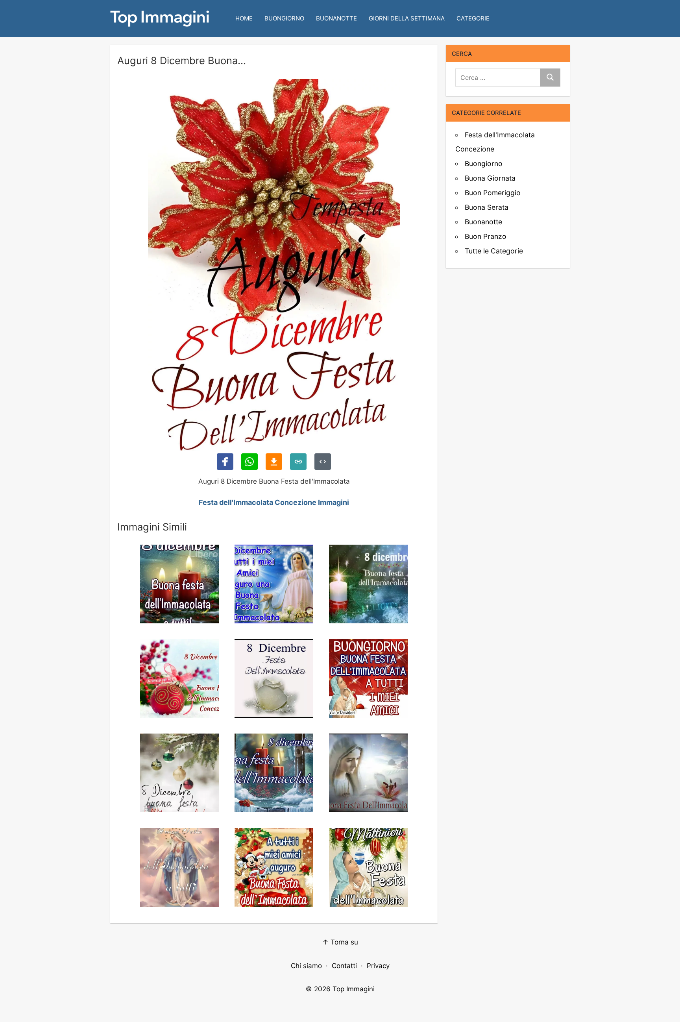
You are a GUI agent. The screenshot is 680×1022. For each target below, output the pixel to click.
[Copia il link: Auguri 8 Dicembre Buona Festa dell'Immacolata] (298, 461)
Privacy (378, 966)
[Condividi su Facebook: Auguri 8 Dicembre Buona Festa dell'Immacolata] (225, 461)
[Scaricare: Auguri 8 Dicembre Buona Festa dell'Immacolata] (274, 461)
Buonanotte (336, 18)
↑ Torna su (340, 942)
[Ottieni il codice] (322, 461)
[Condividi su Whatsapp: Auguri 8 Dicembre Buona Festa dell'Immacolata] (249, 461)
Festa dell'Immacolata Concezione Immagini (274, 502)
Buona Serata (486, 207)
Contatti (344, 966)
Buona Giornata (490, 178)
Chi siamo (306, 966)
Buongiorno (284, 18)
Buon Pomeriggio (493, 193)
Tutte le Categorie (494, 251)
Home (244, 18)
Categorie (473, 18)
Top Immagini (354, 989)
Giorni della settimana (407, 18)
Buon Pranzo (485, 236)
